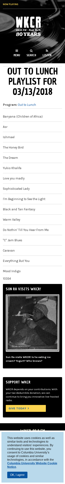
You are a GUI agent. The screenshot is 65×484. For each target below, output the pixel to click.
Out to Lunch (27, 105)
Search (31, 55)
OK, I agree (17, 474)
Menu (17, 55)
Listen (47, 55)
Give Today (17, 408)
